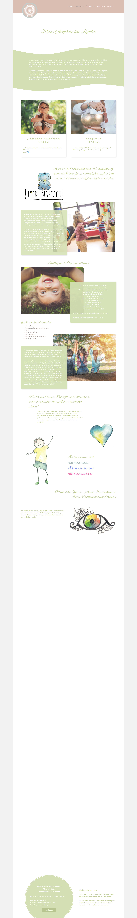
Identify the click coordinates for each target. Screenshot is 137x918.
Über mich (90, 6)
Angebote (80, 6)
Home (70, 6)
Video (28, 152)
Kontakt (110, 6)
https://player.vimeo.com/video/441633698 (88, 318)
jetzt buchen (49, 910)
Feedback (101, 6)
